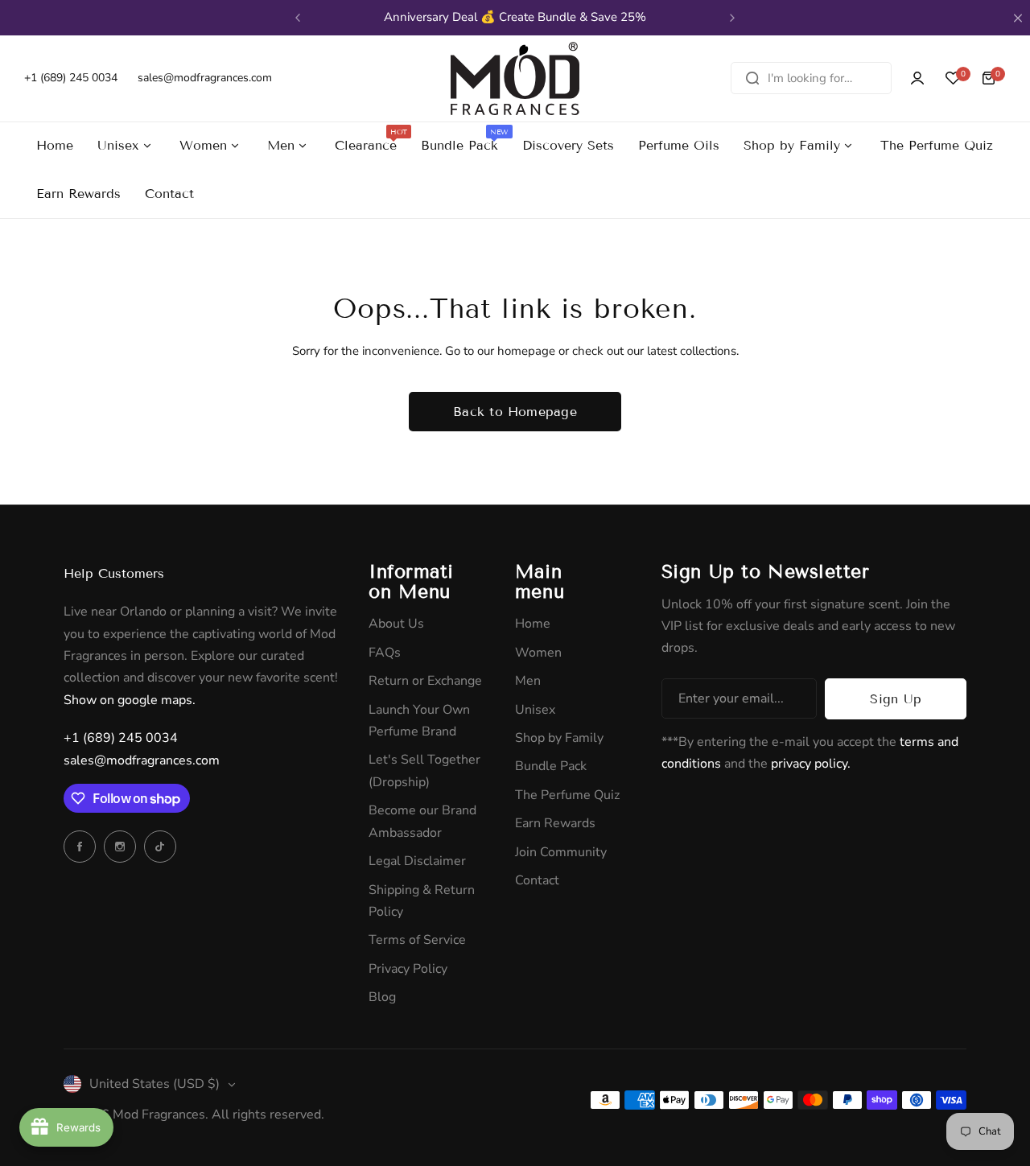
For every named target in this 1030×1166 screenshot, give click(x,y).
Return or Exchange (425, 681)
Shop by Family (559, 738)
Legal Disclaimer (417, 861)
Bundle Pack (551, 766)
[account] (917, 78)
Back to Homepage (515, 411)
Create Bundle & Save (572, 17)
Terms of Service (417, 940)
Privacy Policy (408, 969)
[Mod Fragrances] (515, 78)
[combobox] (811, 78)
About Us (396, 623)
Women (538, 652)
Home (532, 623)
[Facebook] (80, 846)
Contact (537, 880)
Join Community (561, 852)
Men (528, 681)
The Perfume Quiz (567, 795)
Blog (382, 997)
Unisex (535, 710)
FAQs (385, 652)
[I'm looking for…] (752, 78)
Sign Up (895, 699)
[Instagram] (120, 846)
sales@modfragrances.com (142, 760)
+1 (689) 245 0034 (121, 738)
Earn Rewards (555, 823)
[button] (298, 18)
